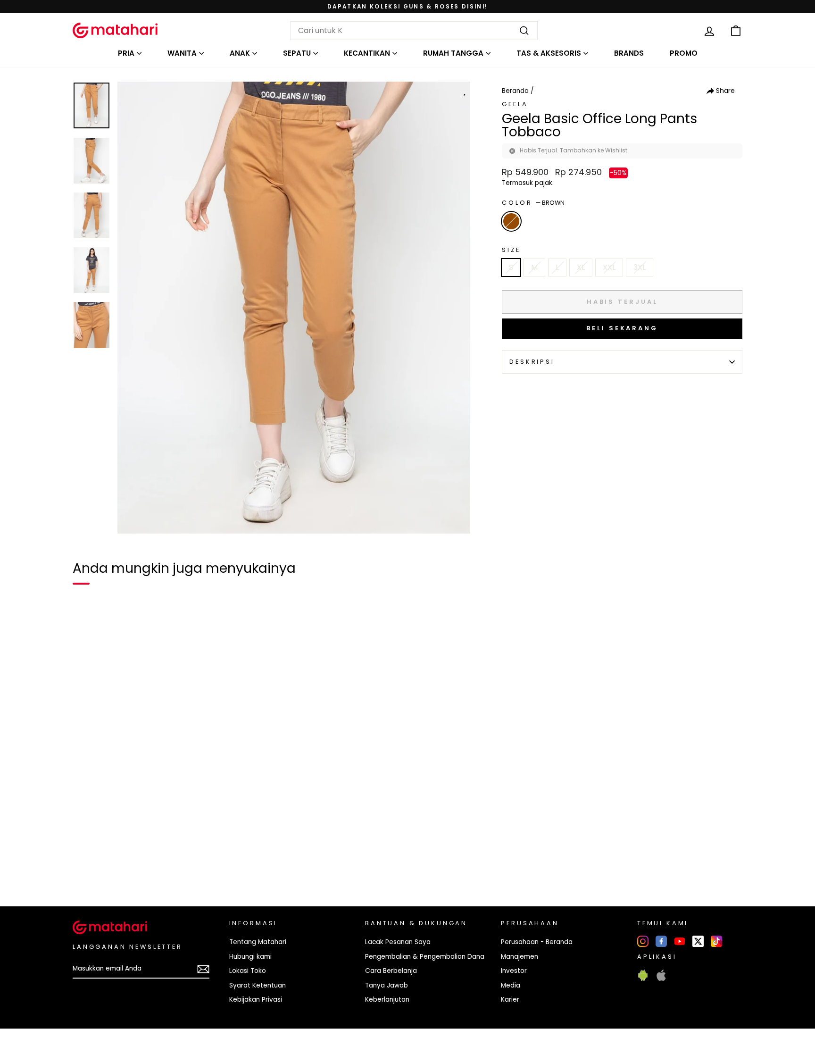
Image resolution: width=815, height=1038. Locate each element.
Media (510, 985)
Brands (629, 53)
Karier (510, 999)
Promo (684, 53)
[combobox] (414, 30)
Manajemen (519, 956)
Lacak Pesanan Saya (398, 942)
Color (533, 203)
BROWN (511, 221)
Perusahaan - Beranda (537, 942)
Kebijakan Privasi (255, 999)
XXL (609, 267)
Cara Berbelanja (391, 970)
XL (581, 267)
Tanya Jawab (386, 985)
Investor (514, 970)
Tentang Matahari (257, 942)
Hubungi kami (250, 956)
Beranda (515, 90)
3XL (639, 267)
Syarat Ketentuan (257, 985)
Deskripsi (532, 362)
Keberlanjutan (387, 999)
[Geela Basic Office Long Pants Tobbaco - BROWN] (85, 866)
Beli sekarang (622, 328)
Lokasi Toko (247, 970)
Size (511, 250)
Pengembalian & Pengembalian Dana (424, 956)
